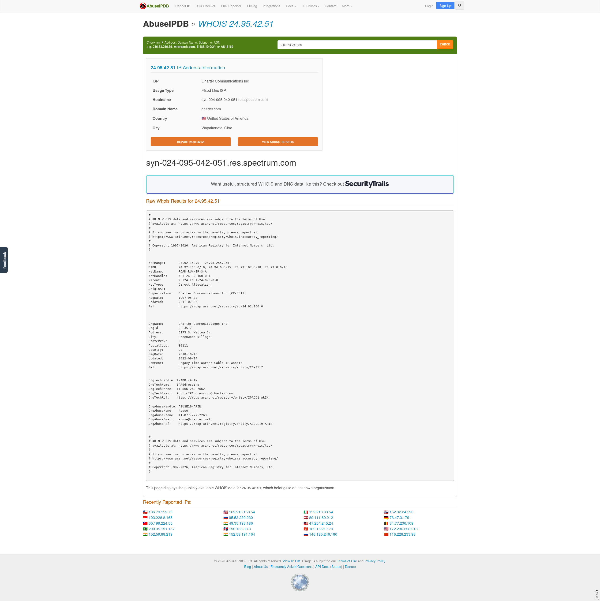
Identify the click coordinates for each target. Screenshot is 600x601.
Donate (350, 566)
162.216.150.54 (242, 512)
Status (336, 566)
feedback (4, 260)
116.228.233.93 (403, 534)
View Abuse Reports (278, 142)
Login (429, 6)
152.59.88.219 (160, 534)
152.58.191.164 (242, 534)
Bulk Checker (205, 6)
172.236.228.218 (404, 528)
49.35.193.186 (241, 523)
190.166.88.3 (240, 528)
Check (445, 44)
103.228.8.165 (160, 517)
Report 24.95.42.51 (191, 142)
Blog (247, 566)
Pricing (252, 6)
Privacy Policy (374, 560)
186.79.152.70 (160, 512)
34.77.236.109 (401, 523)
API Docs (322, 566)
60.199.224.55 (160, 523)
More (346, 6)
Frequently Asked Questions (291, 566)
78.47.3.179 (399, 517)
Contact (330, 6)
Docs (290, 6)
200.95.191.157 (162, 528)
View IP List (291, 560)
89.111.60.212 (321, 517)
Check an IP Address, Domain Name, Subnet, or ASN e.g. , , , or (190, 44)
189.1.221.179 (321, 528)
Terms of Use (347, 560)
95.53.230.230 (241, 517)
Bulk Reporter (231, 6)
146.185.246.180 (323, 534)
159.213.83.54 (321, 512)
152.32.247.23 (401, 512)
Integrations (271, 6)
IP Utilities (309, 6)
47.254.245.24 (321, 523)
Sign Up (445, 5)
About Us (261, 566)
